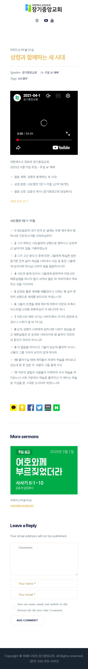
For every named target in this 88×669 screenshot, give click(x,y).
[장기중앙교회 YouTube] (52, 20)
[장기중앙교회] (44, 8)
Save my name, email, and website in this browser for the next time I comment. (42, 607)
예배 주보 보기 (19, 201)
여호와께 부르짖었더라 (21, 506)
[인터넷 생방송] (46, 20)
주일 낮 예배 (51, 72)
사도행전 (22, 78)
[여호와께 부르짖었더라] (44, 470)
